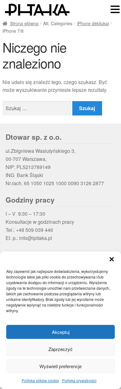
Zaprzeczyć (60, 349)
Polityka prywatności (79, 380)
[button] (112, 259)
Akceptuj (60, 332)
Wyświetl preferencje (60, 366)
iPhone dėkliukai (93, 23)
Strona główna (24, 23)
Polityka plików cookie (40, 380)
